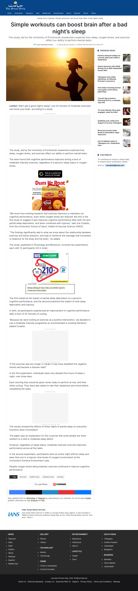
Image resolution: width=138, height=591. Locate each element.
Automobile (109, 566)
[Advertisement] (50, 129)
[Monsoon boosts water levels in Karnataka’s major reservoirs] (126, 132)
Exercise (23, 477)
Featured (12, 539)
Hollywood (76, 542)
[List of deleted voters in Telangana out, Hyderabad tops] (126, 143)
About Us (22, 582)
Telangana (29, 13)
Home (9, 13)
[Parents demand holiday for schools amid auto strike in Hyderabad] (126, 57)
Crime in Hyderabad (48, 566)
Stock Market (109, 563)
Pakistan (11, 556)
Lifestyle (51, 18)
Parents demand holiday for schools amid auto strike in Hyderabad (109, 57)
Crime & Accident (47, 569)
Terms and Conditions (103, 582)
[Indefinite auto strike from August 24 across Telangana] (126, 122)
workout (60, 477)
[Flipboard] (59, 484)
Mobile (43, 552)
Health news (34, 477)
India (37, 13)
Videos (93, 13)
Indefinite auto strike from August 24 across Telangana (110, 122)
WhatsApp (31, 498)
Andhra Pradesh (110, 542)
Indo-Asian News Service (45, 44)
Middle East (46, 13)
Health (88, 498)
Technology (45, 556)
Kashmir (11, 560)
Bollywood (76, 539)
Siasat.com (41, 18)
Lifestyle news (48, 477)
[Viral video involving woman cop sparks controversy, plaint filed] (126, 90)
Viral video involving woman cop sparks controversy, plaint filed (109, 90)
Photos (85, 13)
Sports (68, 13)
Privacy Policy (86, 582)
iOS (43, 500)
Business (77, 13)
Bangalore (108, 549)
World (10, 553)
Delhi (10, 546)
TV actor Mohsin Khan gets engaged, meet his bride (109, 111)
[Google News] (41, 484)
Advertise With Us (63, 582)
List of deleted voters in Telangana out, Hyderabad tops (109, 143)
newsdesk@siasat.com (115, 165)
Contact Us (49, 582)
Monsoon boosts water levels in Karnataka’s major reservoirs (108, 132)
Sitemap (116, 582)
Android (34, 500)
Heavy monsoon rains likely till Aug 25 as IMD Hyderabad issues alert (110, 68)
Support (75, 582)
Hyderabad (19, 13)
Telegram (41, 498)
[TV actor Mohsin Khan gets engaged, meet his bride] (126, 111)
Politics (11, 549)
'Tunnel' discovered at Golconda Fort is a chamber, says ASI (109, 100)
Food (74, 559)
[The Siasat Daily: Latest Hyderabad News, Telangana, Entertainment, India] (15, 5)
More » (30, 517)
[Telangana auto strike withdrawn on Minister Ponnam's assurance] (126, 79)
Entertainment (58, 13)
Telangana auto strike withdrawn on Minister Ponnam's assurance (107, 79)
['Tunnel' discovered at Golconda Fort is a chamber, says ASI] (126, 100)
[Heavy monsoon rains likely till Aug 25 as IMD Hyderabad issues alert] (126, 68)
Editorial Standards (35, 582)
